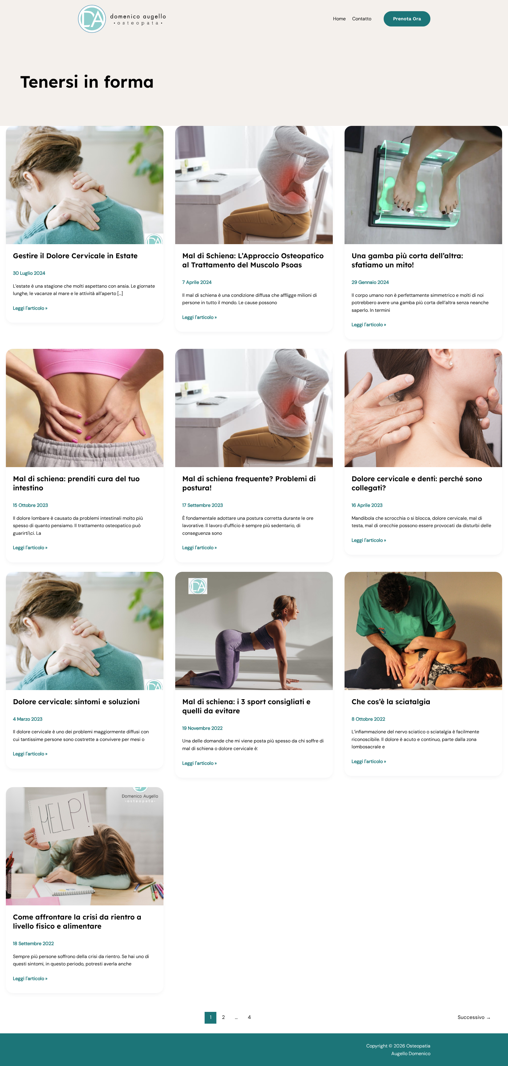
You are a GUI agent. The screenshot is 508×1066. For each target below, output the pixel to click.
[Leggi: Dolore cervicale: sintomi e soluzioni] (84, 630)
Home (339, 19)
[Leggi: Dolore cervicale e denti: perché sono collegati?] (423, 407)
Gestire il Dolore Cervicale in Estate (75, 255)
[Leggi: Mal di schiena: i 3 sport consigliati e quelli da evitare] (254, 630)
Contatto (361, 19)
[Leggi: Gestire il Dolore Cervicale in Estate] (84, 184)
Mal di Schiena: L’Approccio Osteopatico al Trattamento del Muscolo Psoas (253, 260)
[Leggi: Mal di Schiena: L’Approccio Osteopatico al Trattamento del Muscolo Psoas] (254, 184)
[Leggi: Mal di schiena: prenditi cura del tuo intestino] (84, 407)
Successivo (474, 1017)
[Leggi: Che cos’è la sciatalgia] (423, 630)
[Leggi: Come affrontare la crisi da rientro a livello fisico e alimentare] (84, 846)
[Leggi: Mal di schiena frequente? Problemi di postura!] (254, 407)
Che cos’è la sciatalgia (391, 701)
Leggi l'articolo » (30, 308)
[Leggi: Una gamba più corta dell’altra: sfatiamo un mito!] (423, 184)
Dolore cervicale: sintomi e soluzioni (76, 701)
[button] (407, 18)
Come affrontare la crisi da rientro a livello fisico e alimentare (77, 921)
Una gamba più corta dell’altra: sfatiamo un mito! (407, 260)
